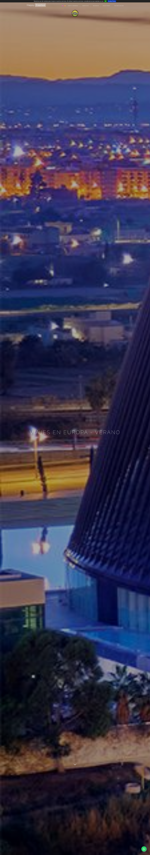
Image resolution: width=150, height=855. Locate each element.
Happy (36, 5)
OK (105, 1)
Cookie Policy (112, 1)
